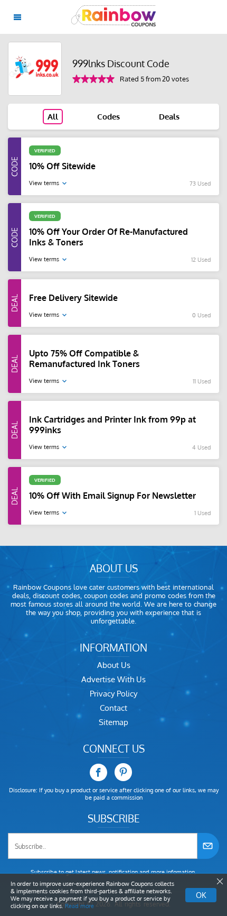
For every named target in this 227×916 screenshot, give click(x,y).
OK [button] (201, 895)
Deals (169, 117)
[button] (219, 881)
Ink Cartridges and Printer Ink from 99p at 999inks (112, 424)
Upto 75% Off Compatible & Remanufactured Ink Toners (84, 358)
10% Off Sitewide (62, 166)
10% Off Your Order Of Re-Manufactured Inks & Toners (108, 237)
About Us (113, 665)
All (53, 117)
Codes (108, 117)
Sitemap (113, 722)
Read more (79, 906)
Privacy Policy (113, 694)
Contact (113, 708)
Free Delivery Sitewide (73, 297)
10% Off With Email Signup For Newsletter (112, 495)
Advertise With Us (113, 679)
